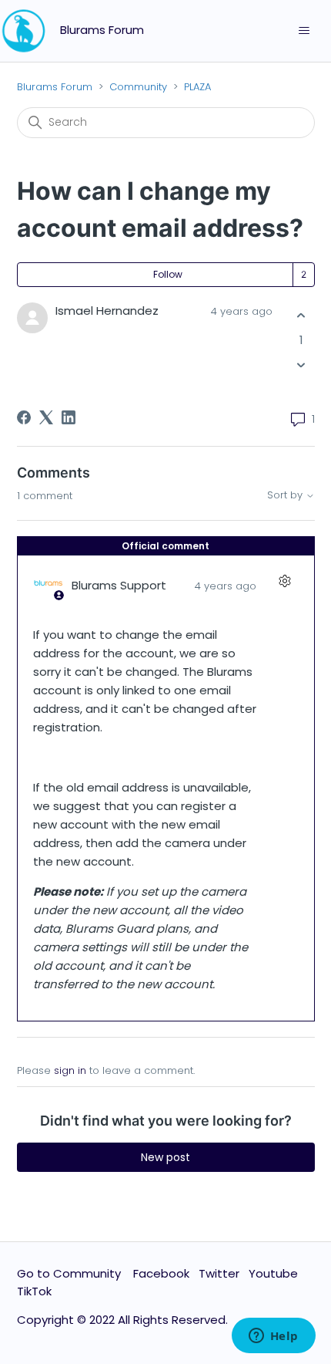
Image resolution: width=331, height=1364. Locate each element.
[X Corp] (46, 417)
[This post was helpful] (301, 315)
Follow (167, 274)
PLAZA (197, 86)
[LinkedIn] (68, 417)
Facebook (161, 1273)
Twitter (219, 1273)
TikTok (34, 1291)
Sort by (286, 495)
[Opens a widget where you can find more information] (273, 1337)
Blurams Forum (54, 86)
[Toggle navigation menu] (303, 31)
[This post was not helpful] (301, 364)
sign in (70, 1070)
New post (165, 1157)
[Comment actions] (285, 581)
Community (138, 86)
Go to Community (70, 1273)
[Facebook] (24, 417)
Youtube (273, 1273)
